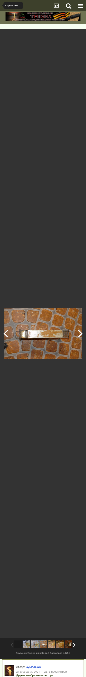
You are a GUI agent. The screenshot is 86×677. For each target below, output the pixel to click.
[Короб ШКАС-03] (43, 644)
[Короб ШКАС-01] (26, 644)
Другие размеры (57, 35)
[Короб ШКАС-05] (60, 644)
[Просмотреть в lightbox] (78, 35)
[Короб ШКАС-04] (80, 333)
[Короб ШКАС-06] (68, 644)
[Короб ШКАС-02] (5, 333)
